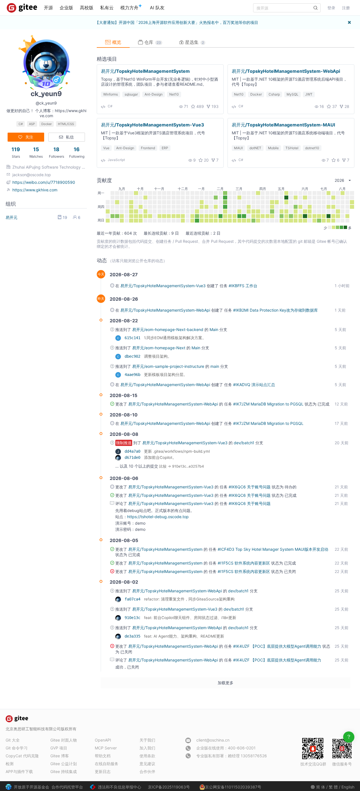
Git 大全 (13, 740)
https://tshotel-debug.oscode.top (158, 516)
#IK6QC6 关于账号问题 (250, 486)
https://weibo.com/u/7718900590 (43, 182)
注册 (346, 7)
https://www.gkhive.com (34, 189)
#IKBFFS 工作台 (243, 285)
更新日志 (103, 771)
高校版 (86, 7)
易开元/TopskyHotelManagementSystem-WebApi (286, 71)
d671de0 (134, 457)
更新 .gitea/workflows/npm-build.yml (177, 451)
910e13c (134, 617)
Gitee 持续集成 (63, 771)
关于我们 (147, 740)
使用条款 (147, 755)
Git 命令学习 (17, 747)
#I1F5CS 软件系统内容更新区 (244, 563)
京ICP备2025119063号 (169, 787)
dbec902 (134, 356)
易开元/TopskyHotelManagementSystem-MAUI (283, 125)
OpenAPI (103, 740)
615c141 (134, 338)
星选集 (194, 42)
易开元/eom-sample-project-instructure (168, 366)
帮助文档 (103, 755)
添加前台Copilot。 (160, 457)
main (215, 366)
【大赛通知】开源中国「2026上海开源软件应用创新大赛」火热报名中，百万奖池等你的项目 (176, 22)
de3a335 (134, 636)
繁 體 (333, 787)
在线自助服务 (106, 763)
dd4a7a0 (134, 451)
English (347, 787)
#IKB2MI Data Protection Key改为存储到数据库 (275, 310)
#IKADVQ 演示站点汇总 (254, 384)
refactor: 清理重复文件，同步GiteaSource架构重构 (189, 599)
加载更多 (225, 682)
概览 (116, 42)
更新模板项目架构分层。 (165, 374)
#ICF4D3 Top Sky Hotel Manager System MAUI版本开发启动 (273, 549)
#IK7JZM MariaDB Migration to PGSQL (269, 404)
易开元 (11, 217)
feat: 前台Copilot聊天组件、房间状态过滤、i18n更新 (190, 617)
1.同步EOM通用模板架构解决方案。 (175, 338)
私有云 (107, 7)
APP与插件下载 (19, 771)
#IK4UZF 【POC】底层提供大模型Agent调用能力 (277, 646)
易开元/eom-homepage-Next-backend (168, 329)
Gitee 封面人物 (63, 740)
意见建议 (147, 763)
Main (214, 329)
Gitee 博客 (59, 755)
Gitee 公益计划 (63, 763)
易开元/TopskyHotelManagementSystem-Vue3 (152, 125)
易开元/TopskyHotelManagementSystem (145, 71)
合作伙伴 (147, 771)
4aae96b (134, 374)
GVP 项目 (58, 747)
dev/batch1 (244, 442)
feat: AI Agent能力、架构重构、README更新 (184, 636)
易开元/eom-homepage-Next (159, 347)
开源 (48, 7)
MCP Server (106, 747)
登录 (331, 7)
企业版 (66, 7)
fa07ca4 (134, 599)
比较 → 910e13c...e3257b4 (181, 466)
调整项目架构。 (158, 356)
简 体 (320, 787)
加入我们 (147, 747)
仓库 (152, 42)
